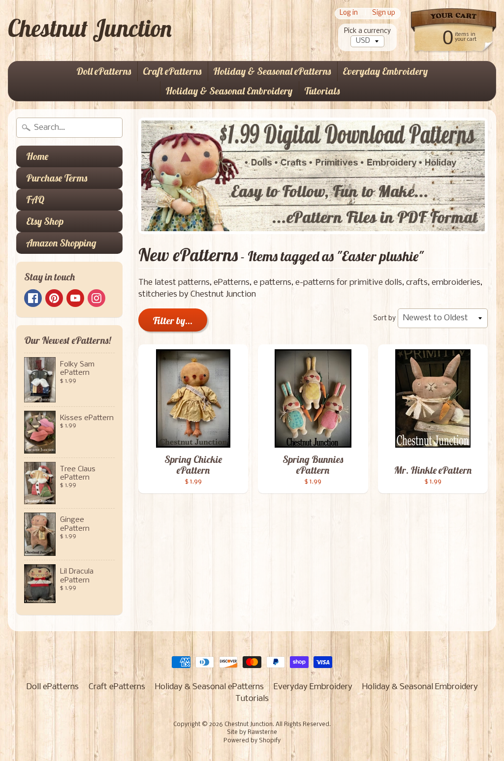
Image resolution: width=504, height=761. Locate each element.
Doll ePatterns (103, 71)
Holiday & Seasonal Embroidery (228, 91)
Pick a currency (367, 31)
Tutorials (322, 91)
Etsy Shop (44, 221)
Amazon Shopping (61, 243)
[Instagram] (96, 298)
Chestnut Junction (90, 28)
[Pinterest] (54, 298)
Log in (349, 13)
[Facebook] (33, 298)
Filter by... (172, 320)
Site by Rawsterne (252, 732)
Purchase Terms (56, 178)
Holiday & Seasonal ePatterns (272, 71)
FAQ (35, 199)
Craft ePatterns (172, 71)
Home (37, 156)
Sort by (384, 318)
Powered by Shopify (252, 741)
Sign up (383, 13)
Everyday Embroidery (385, 71)
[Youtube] (75, 298)
